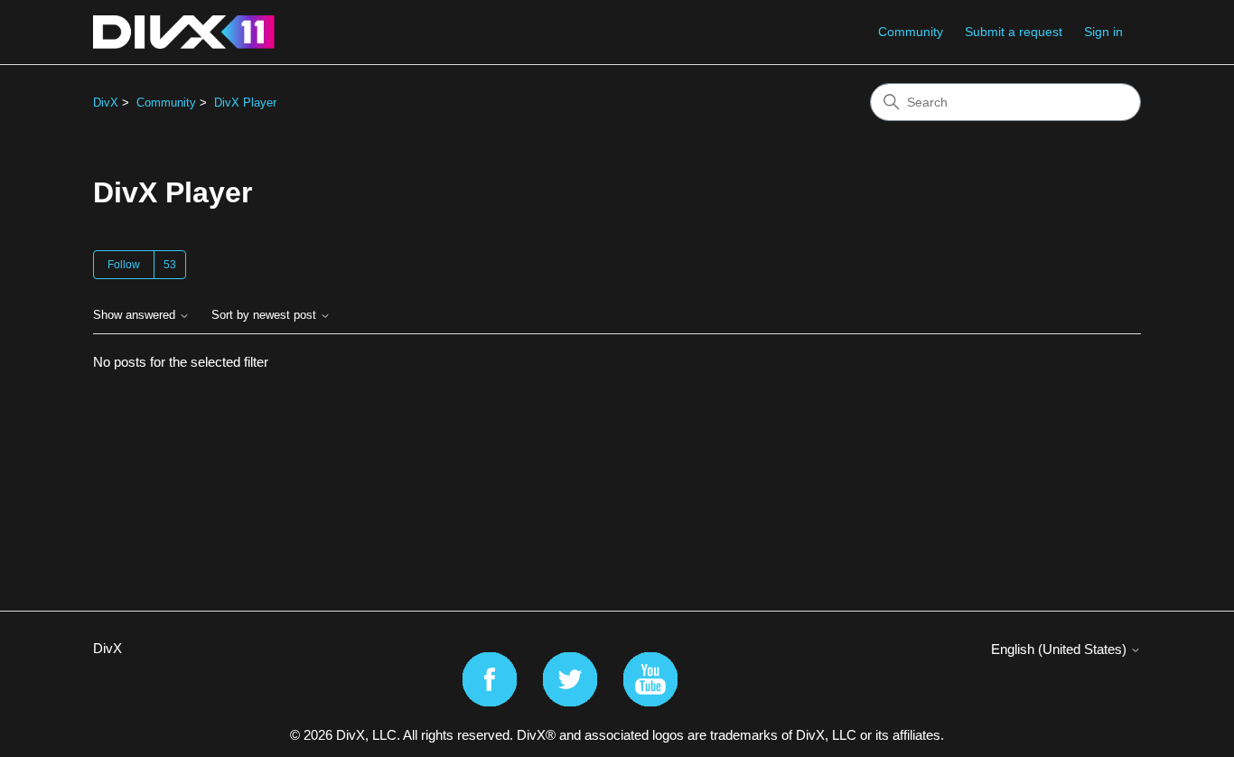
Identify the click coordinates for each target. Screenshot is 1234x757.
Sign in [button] (1103, 31)
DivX (105, 102)
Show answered (136, 315)
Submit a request (1013, 31)
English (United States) (1060, 649)
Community (910, 31)
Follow (124, 264)
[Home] (184, 32)
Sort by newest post (265, 315)
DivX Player (245, 102)
